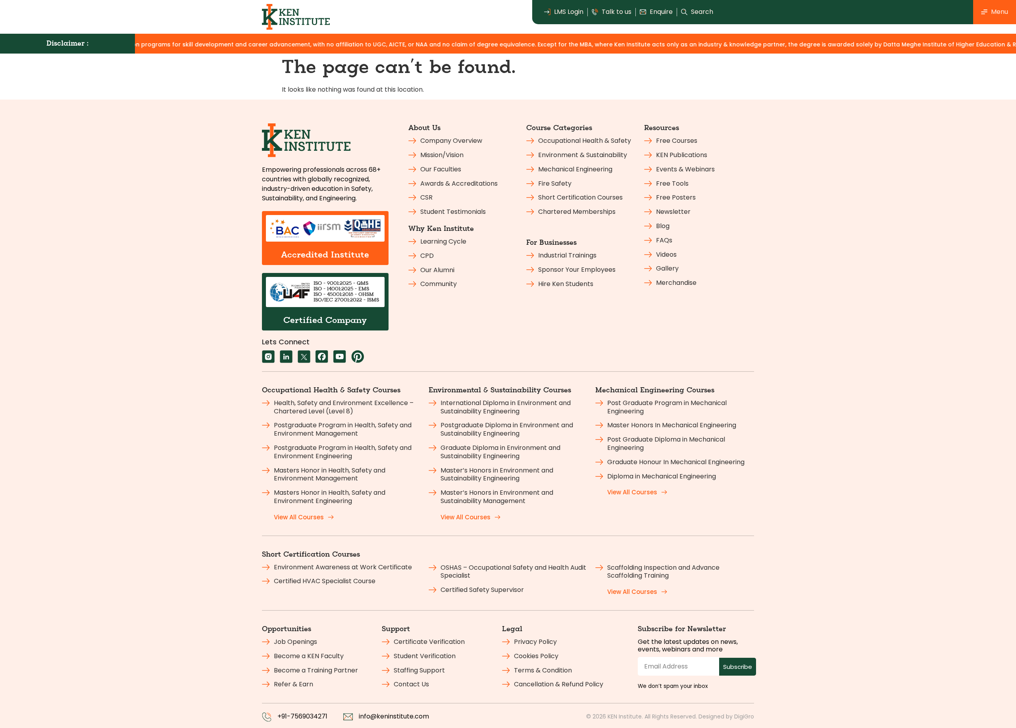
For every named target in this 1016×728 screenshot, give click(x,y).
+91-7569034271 (302, 716)
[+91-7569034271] (266, 717)
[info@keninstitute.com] (348, 717)
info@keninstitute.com (394, 716)
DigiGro (744, 716)
